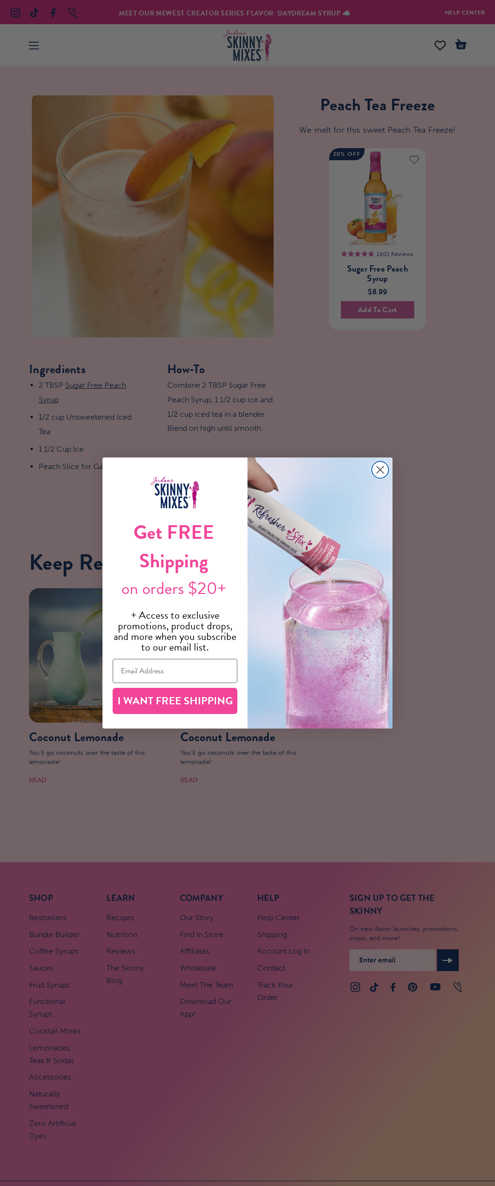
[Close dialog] (380, 469)
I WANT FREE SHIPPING (175, 701)
